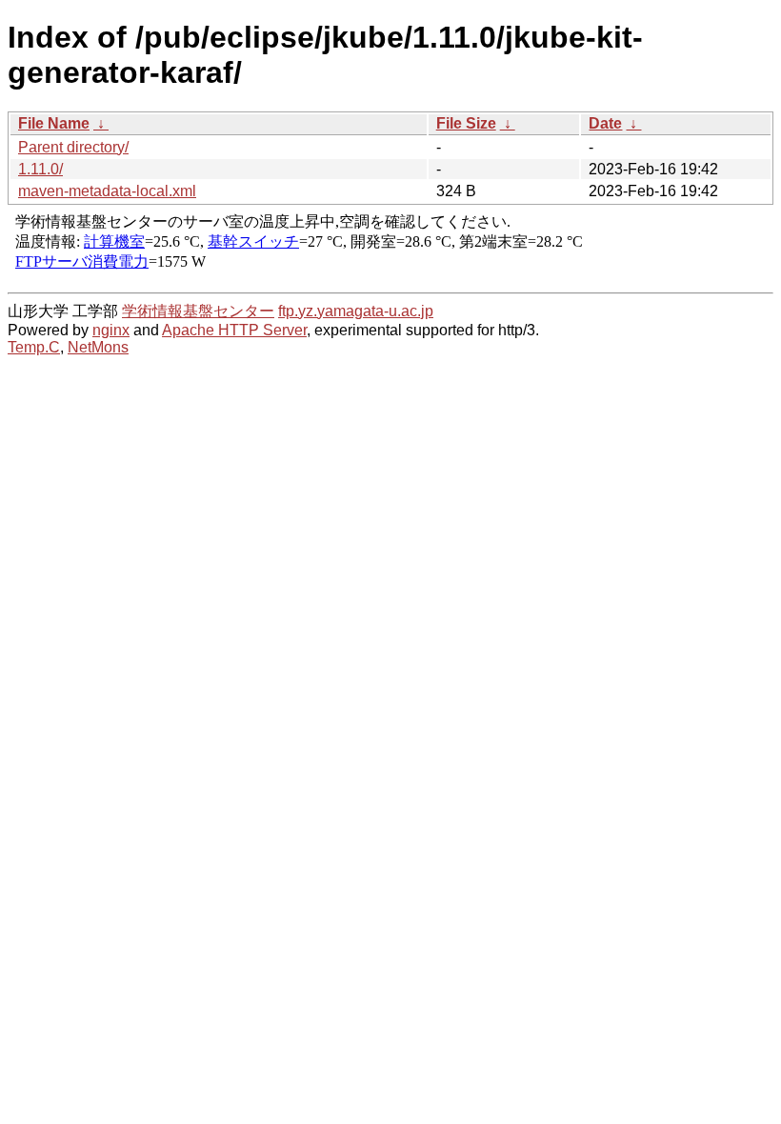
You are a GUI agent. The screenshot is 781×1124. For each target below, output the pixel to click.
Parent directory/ (73, 147)
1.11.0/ (40, 169)
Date (605, 123)
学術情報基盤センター (198, 311)
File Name (54, 123)
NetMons (98, 347)
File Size (466, 123)
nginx (111, 330)
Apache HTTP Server (234, 330)
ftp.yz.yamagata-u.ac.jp (355, 311)
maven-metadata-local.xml (107, 191)
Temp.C (34, 347)
